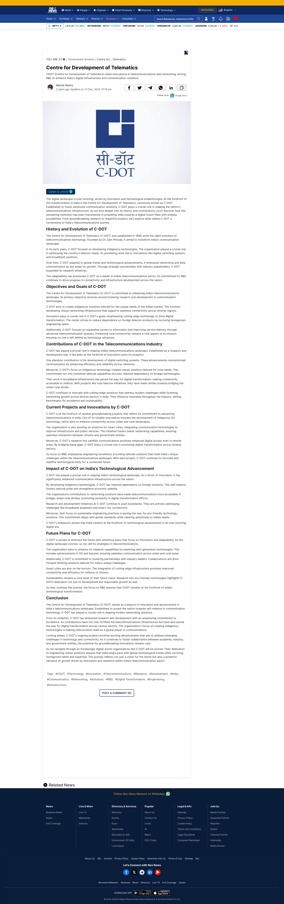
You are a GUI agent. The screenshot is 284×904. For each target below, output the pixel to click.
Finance (95, 18)
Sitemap (182, 812)
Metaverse (84, 817)
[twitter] (139, 87)
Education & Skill (121, 834)
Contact (108, 858)
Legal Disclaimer (186, 834)
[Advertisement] (103, 39)
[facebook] (129, 87)
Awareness (117, 829)
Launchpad (118, 845)
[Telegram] (142, 872)
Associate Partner (219, 817)
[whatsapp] (161, 87)
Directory (146, 10)
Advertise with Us (156, 858)
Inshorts (83, 823)
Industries (127, 18)
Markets (80, 18)
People (83, 10)
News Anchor (217, 845)
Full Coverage (53, 823)
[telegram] (150, 87)
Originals (101, 10)
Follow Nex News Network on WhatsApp (139, 793)
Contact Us (151, 817)
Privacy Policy (185, 817)
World (68, 10)
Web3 (148, 834)
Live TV (156, 882)
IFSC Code (150, 840)
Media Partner (217, 812)
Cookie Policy (185, 823)
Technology (166, 10)
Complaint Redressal (189, 840)
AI (146, 829)
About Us (149, 812)
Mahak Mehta (64, 85)
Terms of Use (175, 858)
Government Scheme (81, 59)
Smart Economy (123, 10)
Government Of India (123, 840)
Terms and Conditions (189, 829)
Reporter (215, 823)
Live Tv (83, 812)
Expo (114, 823)
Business (111, 18)
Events (115, 817)
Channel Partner (219, 834)
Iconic (148, 823)
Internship (215, 840)
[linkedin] (171, 87)
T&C (99, 858)
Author (213, 829)
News (50, 18)
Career (182, 882)
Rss (197, 858)
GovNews (64, 18)
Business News (54, 812)
